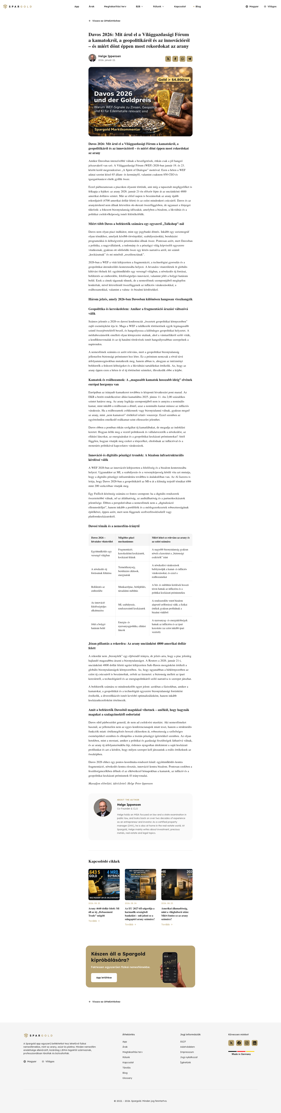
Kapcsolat (180, 6)
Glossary (127, 1078)
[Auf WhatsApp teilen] (182, 59)
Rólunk (157, 6)
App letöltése (104, 977)
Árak (91, 6)
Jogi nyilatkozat (189, 1057)
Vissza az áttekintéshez (106, 20)
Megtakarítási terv (115, 6)
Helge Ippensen (109, 56)
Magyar (254, 6)
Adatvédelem (187, 1046)
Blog (198, 6)
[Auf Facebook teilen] (175, 59)
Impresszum (187, 1052)
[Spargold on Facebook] (239, 1043)
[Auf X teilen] (168, 59)
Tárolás (126, 1067)
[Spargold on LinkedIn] (255, 1043)
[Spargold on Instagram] (247, 1043)
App (76, 6)
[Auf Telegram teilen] (190, 59)
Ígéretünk (185, 1062)
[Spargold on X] (231, 1043)
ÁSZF (183, 1041)
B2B (138, 6)
